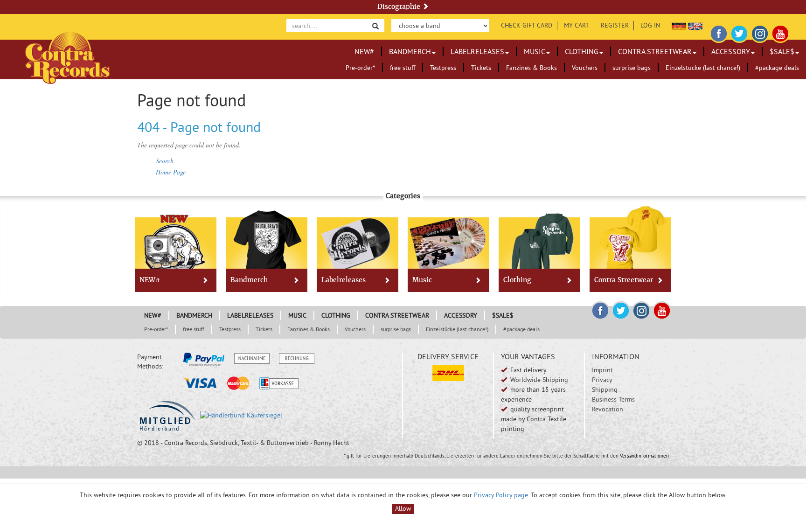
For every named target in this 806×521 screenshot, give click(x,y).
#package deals (777, 67)
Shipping (605, 389)
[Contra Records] (67, 57)
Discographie (399, 6)
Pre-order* (360, 67)
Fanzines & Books (531, 67)
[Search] (375, 25)
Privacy (602, 379)
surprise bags (631, 67)
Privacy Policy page (501, 495)
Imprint (602, 370)
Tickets (481, 67)
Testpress (443, 67)
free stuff (402, 67)
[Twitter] (739, 32)
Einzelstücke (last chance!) (703, 67)
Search (165, 160)
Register (615, 25)
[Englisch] (695, 25)
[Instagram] (759, 32)
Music (534, 51)
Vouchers (585, 67)
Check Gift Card (526, 25)
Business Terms (613, 399)
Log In (650, 25)
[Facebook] (718, 32)
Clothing (581, 51)
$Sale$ (782, 51)
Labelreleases (477, 51)
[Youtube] (780, 32)
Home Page (171, 171)
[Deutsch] (679, 25)
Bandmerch (410, 51)
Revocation (607, 409)
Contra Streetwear (655, 51)
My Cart (576, 25)
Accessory (730, 51)
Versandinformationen (644, 455)
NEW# (364, 51)
